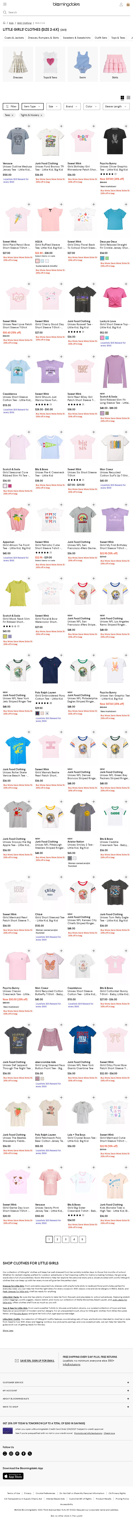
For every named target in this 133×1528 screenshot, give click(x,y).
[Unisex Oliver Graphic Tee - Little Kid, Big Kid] (115, 141)
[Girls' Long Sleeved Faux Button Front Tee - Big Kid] (50, 1039)
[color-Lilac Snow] (5, 486)
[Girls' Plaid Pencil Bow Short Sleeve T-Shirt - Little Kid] (18, 219)
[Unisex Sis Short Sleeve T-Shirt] (83, 447)
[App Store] (13, 1476)
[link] (18, 172)
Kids (11, 23)
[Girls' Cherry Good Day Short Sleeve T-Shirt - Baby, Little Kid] (50, 299)
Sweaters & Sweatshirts (77, 37)
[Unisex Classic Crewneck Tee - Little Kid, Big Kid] (18, 965)
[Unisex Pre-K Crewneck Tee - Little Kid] (50, 447)
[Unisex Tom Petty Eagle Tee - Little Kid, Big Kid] (115, 892)
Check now (109, 1433)
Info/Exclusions (71, 1364)
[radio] (37, 261)
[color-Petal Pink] (37, 261)
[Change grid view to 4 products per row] (122, 98)
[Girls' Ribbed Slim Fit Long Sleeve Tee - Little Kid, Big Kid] (115, 371)
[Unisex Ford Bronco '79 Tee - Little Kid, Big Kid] (50, 141)
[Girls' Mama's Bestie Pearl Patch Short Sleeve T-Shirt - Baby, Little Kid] (50, 747)
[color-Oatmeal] (42, 1078)
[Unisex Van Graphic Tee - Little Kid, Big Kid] (115, 670)
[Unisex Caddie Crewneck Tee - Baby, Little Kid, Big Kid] (115, 816)
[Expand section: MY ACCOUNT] (66, 1391)
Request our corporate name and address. (98, 1510)
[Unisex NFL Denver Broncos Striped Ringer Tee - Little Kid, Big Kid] (83, 747)
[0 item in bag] (128, 4)
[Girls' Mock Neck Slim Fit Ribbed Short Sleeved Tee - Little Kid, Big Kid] (18, 593)
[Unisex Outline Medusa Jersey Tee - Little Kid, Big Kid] (18, 141)
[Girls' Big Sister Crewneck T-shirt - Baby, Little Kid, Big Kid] (83, 1182)
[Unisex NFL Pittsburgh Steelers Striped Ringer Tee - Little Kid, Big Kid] (50, 816)
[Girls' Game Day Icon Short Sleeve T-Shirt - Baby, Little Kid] (18, 1182)
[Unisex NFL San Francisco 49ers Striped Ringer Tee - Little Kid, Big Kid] (83, 593)
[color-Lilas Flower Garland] (37, 1078)
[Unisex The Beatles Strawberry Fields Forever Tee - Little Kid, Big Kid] (18, 1112)
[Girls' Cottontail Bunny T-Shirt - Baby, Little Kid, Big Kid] (115, 965)
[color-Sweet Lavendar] (10, 636)
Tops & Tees (118, 37)
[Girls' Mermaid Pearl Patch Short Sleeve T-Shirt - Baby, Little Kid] (18, 892)
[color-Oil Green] (107, 413)
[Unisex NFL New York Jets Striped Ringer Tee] (18, 670)
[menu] (5, 4)
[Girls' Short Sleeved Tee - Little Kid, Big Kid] (50, 892)
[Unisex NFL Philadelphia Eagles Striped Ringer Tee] (83, 670)
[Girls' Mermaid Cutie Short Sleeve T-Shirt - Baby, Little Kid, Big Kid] (115, 1112)
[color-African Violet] (102, 413)
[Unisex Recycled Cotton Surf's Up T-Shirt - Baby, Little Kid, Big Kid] (115, 447)
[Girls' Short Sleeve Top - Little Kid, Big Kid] (115, 299)
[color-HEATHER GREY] (70, 858)
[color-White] (47, 261)
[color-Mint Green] (107, 258)
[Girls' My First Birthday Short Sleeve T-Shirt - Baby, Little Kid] (115, 519)
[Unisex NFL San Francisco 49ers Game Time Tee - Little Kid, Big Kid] (83, 519)
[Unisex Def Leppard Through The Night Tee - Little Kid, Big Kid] (18, 1039)
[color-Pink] (102, 338)
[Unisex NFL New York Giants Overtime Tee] (83, 1039)
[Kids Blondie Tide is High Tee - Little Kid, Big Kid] (115, 1182)
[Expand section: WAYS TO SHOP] (66, 1407)
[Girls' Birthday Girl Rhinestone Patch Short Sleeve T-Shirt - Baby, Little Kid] (83, 141)
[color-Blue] (102, 258)
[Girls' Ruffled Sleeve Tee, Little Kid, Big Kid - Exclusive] (50, 219)
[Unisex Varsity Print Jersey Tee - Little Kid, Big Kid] (50, 1182)
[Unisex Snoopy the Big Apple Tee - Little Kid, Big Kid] (18, 816)
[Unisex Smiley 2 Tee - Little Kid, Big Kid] (83, 816)
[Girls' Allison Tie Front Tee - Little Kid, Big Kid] (18, 519)
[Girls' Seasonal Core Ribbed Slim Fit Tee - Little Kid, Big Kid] (18, 447)
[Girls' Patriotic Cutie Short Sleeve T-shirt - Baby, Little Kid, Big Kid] (50, 519)
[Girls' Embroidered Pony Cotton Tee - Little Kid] (50, 670)
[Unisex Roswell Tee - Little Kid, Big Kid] (83, 299)
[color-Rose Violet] (10, 486)
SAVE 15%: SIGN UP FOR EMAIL (37, 1360)
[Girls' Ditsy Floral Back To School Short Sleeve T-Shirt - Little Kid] (83, 219)
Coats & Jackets (14, 37)
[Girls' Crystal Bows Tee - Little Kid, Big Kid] (83, 1112)
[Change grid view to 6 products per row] (128, 97)
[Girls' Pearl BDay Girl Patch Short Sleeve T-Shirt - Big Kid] (83, 371)
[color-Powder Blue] (42, 261)
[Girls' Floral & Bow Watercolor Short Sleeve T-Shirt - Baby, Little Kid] (50, 593)
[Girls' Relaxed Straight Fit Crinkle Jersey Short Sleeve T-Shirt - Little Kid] (115, 219)
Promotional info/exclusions (88, 1433)
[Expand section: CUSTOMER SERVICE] (66, 1382)
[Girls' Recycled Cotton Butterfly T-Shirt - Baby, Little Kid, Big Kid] (50, 965)
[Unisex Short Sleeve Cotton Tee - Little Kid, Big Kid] (18, 371)
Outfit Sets (101, 37)
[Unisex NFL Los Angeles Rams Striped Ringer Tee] (115, 593)
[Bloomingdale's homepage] (5, 23)
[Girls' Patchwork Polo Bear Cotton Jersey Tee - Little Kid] (50, 1112)
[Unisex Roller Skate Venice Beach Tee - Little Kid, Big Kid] (18, 747)
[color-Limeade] (5, 636)
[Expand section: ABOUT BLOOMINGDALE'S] (66, 1399)
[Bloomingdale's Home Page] (66, 4)
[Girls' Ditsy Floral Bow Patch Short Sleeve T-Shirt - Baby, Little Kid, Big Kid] (115, 1039)
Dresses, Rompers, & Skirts (43, 37)
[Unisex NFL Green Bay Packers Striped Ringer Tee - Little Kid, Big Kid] (115, 747)
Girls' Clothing (24, 23)
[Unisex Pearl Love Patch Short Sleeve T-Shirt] (18, 299)
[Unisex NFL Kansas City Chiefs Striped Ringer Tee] (83, 892)
